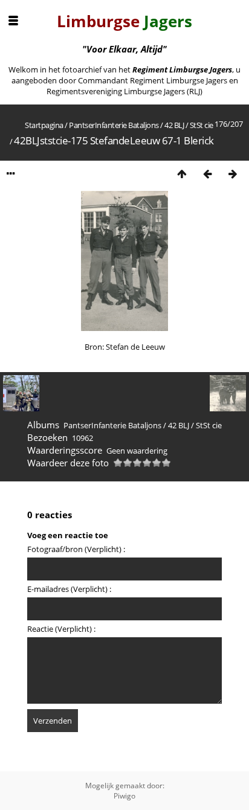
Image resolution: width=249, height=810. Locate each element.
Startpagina (44, 125)
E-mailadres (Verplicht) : (69, 588)
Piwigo (124, 796)
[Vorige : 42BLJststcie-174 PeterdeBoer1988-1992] (207, 174)
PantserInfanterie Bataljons (114, 125)
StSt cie (201, 125)
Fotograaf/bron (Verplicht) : (76, 549)
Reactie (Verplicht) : (61, 628)
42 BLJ (174, 125)
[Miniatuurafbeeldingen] (182, 174)
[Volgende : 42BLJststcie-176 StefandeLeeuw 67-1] (232, 174)
